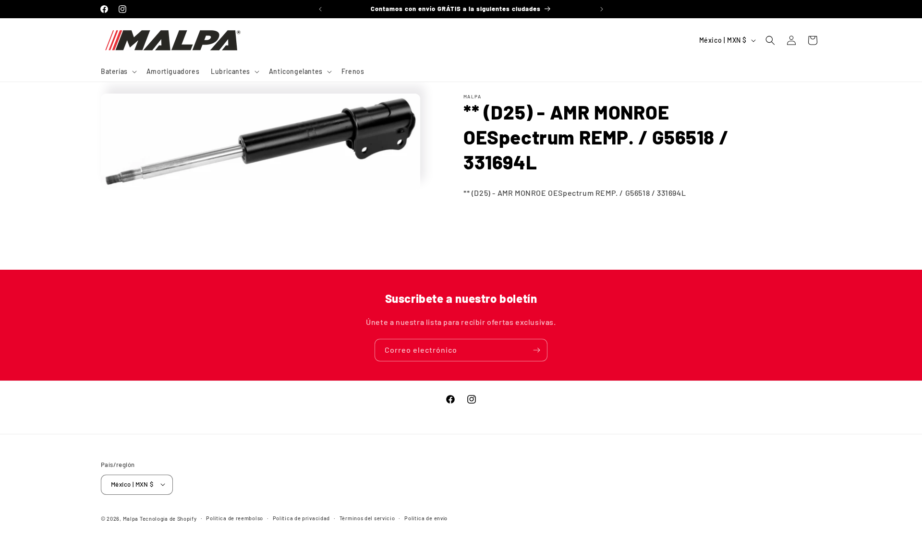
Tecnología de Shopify (168, 518)
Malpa (131, 518)
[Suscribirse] (536, 350)
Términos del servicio (367, 517)
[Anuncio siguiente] (601, 9)
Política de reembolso (234, 517)
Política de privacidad (301, 517)
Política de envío (426, 517)
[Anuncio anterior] (320, 9)
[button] (118, 71)
